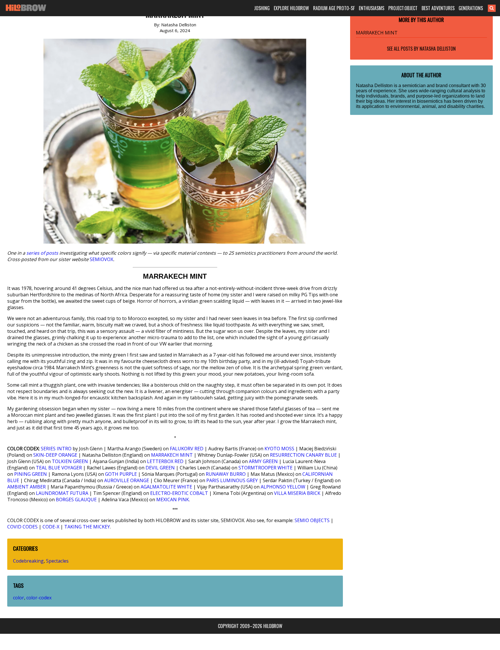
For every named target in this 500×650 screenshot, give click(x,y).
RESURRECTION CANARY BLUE (303, 455)
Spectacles (57, 561)
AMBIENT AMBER (26, 487)
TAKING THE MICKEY (87, 527)
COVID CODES (22, 527)
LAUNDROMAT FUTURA (62, 493)
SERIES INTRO (56, 448)
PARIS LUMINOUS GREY (232, 480)
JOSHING (262, 8)
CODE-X (51, 527)
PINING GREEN (30, 474)
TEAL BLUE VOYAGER (59, 467)
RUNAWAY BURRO (226, 474)
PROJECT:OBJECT (403, 8)
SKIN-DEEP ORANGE (55, 455)
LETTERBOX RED (165, 461)
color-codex (39, 597)
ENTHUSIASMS (371, 8)
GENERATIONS (471, 8)
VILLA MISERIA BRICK (297, 493)
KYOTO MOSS (279, 448)
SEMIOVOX (101, 259)
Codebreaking (28, 561)
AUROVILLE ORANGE (126, 480)
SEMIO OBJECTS (312, 520)
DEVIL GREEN (160, 467)
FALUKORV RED (186, 448)
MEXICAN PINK (172, 499)
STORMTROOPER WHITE (265, 467)
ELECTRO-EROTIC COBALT (179, 493)
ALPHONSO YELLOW (283, 487)
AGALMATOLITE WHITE (166, 487)
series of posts (42, 253)
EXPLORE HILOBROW (291, 8)
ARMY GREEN (263, 461)
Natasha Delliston (438, 48)
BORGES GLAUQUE (76, 499)
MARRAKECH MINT (172, 455)
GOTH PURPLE (121, 474)
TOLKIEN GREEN (70, 461)
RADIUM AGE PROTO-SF (334, 8)
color (18, 597)
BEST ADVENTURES (438, 8)
